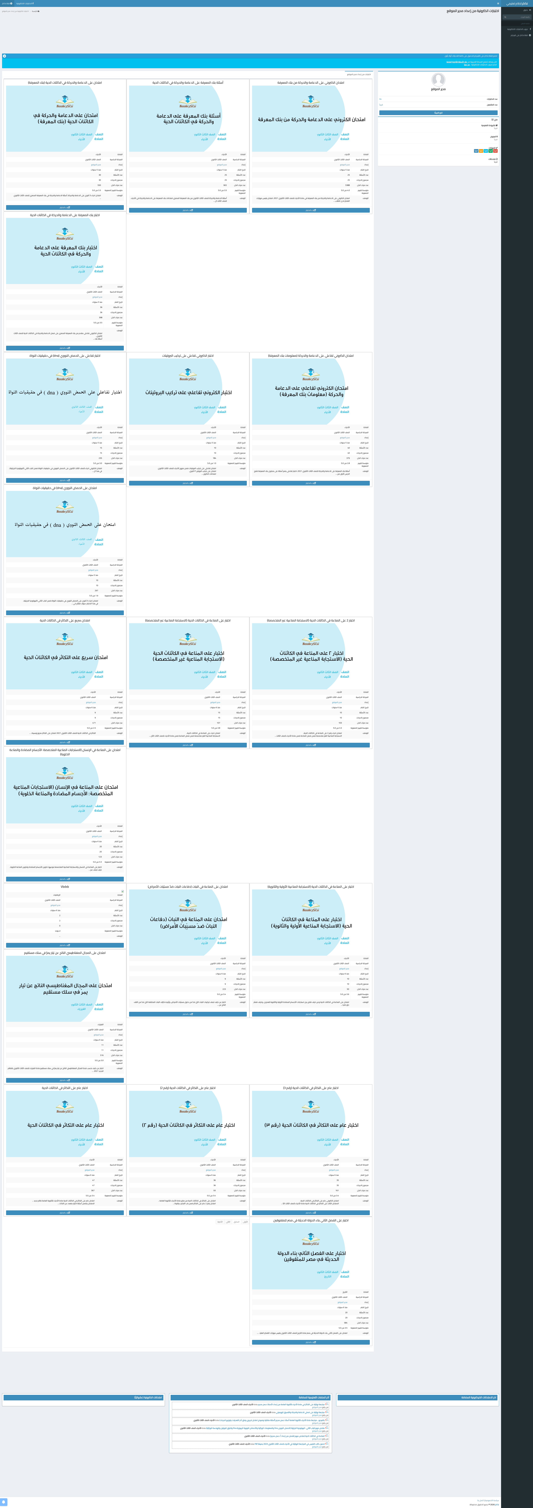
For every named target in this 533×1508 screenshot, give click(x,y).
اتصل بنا (480, 1500)
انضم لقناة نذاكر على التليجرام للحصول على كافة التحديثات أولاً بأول (471, 56)
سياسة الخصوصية (492, 1500)
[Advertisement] (250, 34)
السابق (236, 1222)
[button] (498, 3)
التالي (228, 1222)
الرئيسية (35, 11)
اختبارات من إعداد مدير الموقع (359, 74)
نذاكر (497, 1504)
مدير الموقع (345, 164)
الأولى (245, 1222)
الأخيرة (220, 1222)
